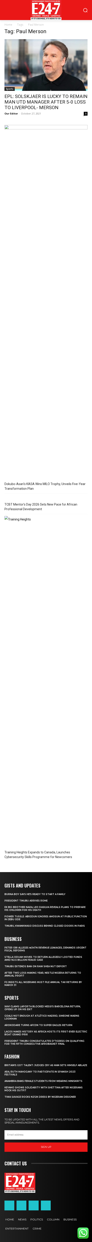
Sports (9, 88)
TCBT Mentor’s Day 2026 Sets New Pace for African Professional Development (40, 507)
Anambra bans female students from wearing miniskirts (43, 1081)
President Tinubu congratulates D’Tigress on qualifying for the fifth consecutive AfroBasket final (44, 1042)
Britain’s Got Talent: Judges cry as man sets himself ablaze (45, 1065)
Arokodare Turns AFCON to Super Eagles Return (38, 1025)
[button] (8, 1234)
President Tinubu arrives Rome (26, 900)
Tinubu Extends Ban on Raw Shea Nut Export (35, 966)
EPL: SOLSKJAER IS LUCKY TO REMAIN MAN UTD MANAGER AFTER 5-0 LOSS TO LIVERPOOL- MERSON (46, 102)
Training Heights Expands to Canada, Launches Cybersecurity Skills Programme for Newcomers (38, 854)
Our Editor (11, 113)
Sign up (46, 1146)
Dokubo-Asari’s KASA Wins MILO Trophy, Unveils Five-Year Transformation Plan (45, 486)
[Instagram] (21, 1205)
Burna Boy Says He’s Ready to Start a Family (34, 894)
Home (8, 25)
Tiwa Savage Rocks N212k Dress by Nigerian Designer (40, 1096)
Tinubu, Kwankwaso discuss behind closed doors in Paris (44, 925)
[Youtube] (46, 1205)
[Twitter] (33, 1205)
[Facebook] (9, 1205)
